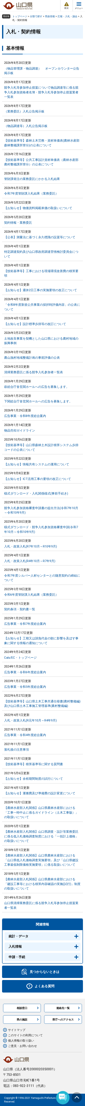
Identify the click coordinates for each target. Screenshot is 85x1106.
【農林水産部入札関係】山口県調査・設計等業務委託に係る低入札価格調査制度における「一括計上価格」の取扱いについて (41, 836)
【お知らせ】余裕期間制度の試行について (33, 779)
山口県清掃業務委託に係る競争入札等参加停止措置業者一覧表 (41, 905)
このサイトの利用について (25, 1035)
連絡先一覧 (63, 1008)
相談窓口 (22, 1008)
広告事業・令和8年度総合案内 (25, 416)
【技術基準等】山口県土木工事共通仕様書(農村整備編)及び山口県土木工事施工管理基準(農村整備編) (42, 704)
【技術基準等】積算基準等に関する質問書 (33, 764)
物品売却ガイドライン (19, 430)
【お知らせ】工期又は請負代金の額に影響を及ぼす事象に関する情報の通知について (41, 641)
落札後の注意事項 (16, 749)
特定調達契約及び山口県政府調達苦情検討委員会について (41, 254)
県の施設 (22, 1019)
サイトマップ (16, 1030)
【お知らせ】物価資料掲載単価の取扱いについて (38, 208)
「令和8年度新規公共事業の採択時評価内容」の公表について (42, 307)
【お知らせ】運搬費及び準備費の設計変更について (39, 793)
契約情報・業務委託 (18, 222)
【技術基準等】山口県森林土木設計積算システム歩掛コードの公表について (41, 447)
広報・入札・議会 (67, 16)
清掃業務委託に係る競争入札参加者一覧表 (33, 372)
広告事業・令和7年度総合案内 (25, 624)
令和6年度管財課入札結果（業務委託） (31, 595)
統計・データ (18, 936)
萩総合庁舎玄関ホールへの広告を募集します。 (36, 387)
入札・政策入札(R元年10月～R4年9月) (30, 720)
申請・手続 (17, 957)
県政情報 (50, 16)
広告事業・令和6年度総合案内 (25, 672)
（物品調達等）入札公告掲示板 (25, 126)
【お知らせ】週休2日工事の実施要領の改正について (40, 290)
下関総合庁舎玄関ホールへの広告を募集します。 (38, 401)
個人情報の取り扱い (21, 1040)
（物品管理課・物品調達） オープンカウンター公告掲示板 (41, 71)
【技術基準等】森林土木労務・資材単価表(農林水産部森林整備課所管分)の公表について (41, 143)
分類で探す (36, 16)
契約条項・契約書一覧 (19, 609)
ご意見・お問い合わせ (22, 1046)
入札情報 (15, 946)
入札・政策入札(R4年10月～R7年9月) (29, 561)
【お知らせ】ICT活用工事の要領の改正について (37, 479)
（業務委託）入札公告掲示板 (24, 111)
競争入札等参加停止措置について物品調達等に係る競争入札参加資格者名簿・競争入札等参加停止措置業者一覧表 (41, 92)
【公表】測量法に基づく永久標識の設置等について (39, 237)
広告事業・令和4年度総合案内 (25, 735)
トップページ (19, 16)
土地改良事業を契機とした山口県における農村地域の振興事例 (41, 341)
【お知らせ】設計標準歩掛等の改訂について (35, 324)
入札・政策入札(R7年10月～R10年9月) (30, 546)
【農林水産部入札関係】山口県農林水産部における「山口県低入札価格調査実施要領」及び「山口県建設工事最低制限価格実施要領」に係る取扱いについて (41, 860)
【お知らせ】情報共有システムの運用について (36, 464)
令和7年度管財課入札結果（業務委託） (31, 193)
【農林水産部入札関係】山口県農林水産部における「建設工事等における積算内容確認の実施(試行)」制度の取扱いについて (42, 883)
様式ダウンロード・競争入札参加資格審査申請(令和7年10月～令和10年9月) (41, 529)
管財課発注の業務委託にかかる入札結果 (32, 179)
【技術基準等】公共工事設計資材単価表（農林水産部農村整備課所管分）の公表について (41, 162)
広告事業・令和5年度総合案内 (25, 687)
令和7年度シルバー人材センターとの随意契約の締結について (42, 578)
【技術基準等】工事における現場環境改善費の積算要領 (41, 273)
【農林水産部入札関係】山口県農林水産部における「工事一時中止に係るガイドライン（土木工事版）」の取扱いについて (41, 812)
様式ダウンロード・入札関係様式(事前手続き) (36, 493)
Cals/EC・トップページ (20, 657)
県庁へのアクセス (63, 1019)
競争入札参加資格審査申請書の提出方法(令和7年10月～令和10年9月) (41, 510)
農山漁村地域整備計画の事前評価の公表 (32, 358)
